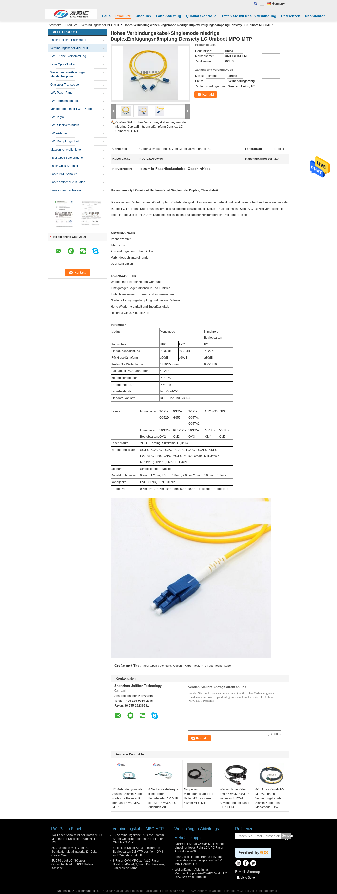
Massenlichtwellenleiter (66, 149)
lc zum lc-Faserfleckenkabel (213, 665)
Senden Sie (286, 836)
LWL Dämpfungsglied (64, 141)
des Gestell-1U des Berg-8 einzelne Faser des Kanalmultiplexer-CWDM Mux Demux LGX (199, 860)
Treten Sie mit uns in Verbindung (248, 16)
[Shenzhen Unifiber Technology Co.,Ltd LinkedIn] (238, 863)
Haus (106, 16)
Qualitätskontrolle (201, 16)
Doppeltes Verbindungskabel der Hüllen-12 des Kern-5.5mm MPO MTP (198, 796)
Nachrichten (315, 16)
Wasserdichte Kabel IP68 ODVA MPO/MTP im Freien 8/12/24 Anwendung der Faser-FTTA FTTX (235, 798)
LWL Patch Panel (61, 92)
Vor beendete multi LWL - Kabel (71, 109)
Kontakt (208, 94)
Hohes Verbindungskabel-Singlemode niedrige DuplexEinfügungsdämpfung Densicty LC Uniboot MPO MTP (150, 127)
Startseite (55, 25)
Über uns (143, 16)
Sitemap (253, 872)
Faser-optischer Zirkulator (67, 182)
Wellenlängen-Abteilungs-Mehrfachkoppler (67, 74)
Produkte (123, 16)
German (277, 3)
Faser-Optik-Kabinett (64, 166)
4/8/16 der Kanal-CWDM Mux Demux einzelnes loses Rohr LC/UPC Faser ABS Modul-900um (199, 847)
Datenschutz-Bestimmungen (76, 891)
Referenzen (290, 16)
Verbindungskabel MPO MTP (100, 25)
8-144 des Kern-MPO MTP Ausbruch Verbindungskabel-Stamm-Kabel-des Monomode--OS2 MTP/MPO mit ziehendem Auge (269, 803)
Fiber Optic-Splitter (62, 64)
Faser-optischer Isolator (66, 190)
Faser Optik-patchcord (156, 665)
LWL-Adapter (59, 133)
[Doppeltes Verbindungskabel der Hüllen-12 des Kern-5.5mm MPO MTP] (200, 775)
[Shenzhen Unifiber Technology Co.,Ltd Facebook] (246, 863)
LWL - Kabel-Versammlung (68, 56)
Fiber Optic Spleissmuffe (66, 157)
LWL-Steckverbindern (64, 125)
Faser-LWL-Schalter (63, 174)
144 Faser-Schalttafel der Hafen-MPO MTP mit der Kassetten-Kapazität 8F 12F (76, 838)
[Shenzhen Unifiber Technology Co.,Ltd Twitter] (253, 863)
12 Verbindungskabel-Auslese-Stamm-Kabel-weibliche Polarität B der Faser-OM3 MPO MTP (128, 798)
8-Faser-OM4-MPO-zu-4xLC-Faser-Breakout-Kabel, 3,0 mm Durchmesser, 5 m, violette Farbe (139, 864)
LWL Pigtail (57, 117)
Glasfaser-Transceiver (65, 84)
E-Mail (240, 872)
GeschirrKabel (182, 665)
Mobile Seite (246, 877)
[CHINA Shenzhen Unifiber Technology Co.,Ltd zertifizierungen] (63, 213)
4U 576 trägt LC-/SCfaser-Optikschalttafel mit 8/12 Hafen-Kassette (72, 864)
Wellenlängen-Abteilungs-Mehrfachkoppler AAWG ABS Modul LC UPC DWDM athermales (201, 873)
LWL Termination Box (64, 101)
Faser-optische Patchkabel (68, 40)
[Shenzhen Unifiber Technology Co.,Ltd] (71, 14)
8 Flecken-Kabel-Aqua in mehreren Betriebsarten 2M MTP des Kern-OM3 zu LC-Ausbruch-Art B (163, 798)
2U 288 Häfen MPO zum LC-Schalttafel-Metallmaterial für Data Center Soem (74, 851)
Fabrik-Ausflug (168, 16)
